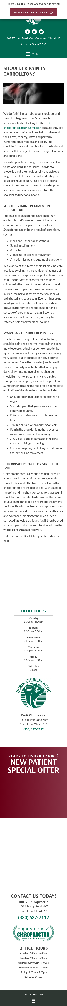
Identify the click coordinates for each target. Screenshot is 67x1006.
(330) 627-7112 (33, 44)
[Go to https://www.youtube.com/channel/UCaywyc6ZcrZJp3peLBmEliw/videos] (41, 32)
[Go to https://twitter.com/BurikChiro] (34, 32)
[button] (33, 794)
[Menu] (33, 1001)
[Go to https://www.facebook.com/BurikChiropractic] (27, 32)
